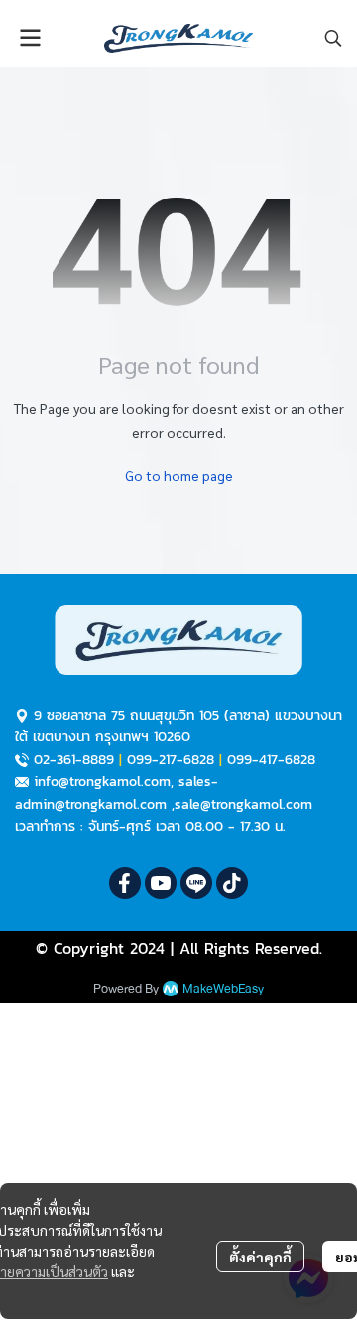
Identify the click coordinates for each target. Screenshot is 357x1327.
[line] (196, 883)
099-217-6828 (170, 759)
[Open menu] (30, 38)
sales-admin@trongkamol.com (116, 792)
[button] (333, 38)
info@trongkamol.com (102, 781)
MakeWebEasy (223, 989)
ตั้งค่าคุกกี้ (260, 1256)
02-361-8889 (74, 759)
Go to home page (179, 475)
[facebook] (125, 883)
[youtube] (161, 883)
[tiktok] (232, 883)
